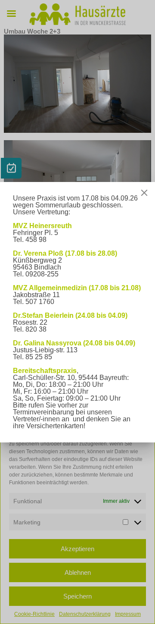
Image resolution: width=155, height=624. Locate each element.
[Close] (144, 192)
